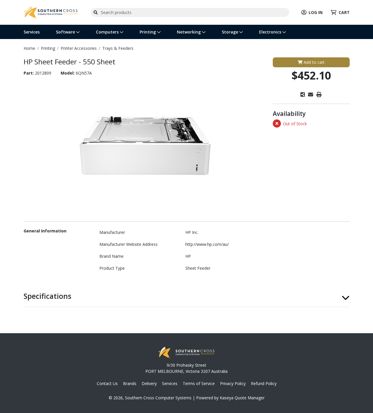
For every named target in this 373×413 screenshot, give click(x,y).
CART (344, 12)
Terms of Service (199, 383)
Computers (108, 32)
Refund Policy (264, 383)
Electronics (270, 32)
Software (66, 32)
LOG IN (316, 12)
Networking (189, 32)
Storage (230, 32)
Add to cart (313, 62)
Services (32, 32)
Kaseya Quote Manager (242, 397)
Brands (129, 383)
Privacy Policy (233, 383)
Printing (148, 32)
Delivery (149, 383)
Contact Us (107, 383)
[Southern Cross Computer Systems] (51, 12)
